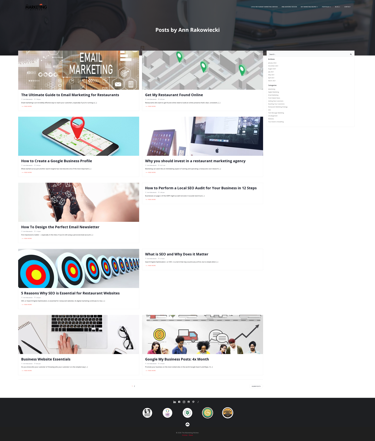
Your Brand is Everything (276, 122)
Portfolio (325, 7)
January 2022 (272, 63)
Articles (185, 435)
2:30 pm (38, 297)
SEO (269, 110)
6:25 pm (162, 99)
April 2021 (271, 78)
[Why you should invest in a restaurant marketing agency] (202, 136)
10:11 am (162, 165)
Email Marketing (273, 95)
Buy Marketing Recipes (308, 7)
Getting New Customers (275, 101)
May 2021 (271, 75)
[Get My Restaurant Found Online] (202, 70)
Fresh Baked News (274, 98)
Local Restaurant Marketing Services (264, 7)
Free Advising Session (289, 7)
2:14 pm (162, 258)
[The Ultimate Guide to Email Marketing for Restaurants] (78, 70)
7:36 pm (38, 99)
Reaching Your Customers (276, 104)
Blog (337, 7)
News (191, 435)
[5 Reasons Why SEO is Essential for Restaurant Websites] (78, 268)
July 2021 (271, 72)
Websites (271, 119)
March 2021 (272, 81)
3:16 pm (162, 363)
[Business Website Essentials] (78, 334)
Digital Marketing (273, 92)
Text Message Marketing (276, 113)
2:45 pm (162, 192)
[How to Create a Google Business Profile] (78, 136)
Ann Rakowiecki (28, 99)
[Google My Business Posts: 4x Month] (202, 334)
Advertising (271, 89)
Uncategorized (272, 116)
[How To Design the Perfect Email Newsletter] (78, 202)
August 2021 (272, 69)
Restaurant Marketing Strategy (278, 107)
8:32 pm (38, 363)
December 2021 (273, 66)
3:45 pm (38, 165)
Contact (347, 7)
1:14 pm (38, 231)
